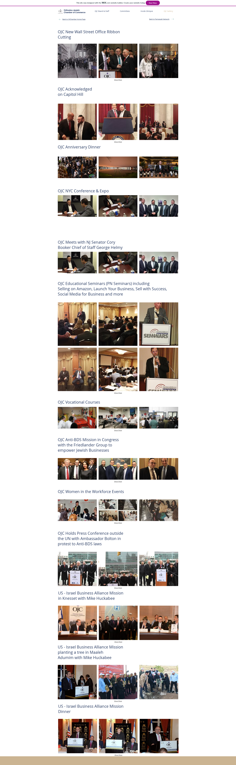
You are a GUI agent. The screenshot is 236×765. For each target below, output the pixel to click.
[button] (77, 61)
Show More (118, 80)
